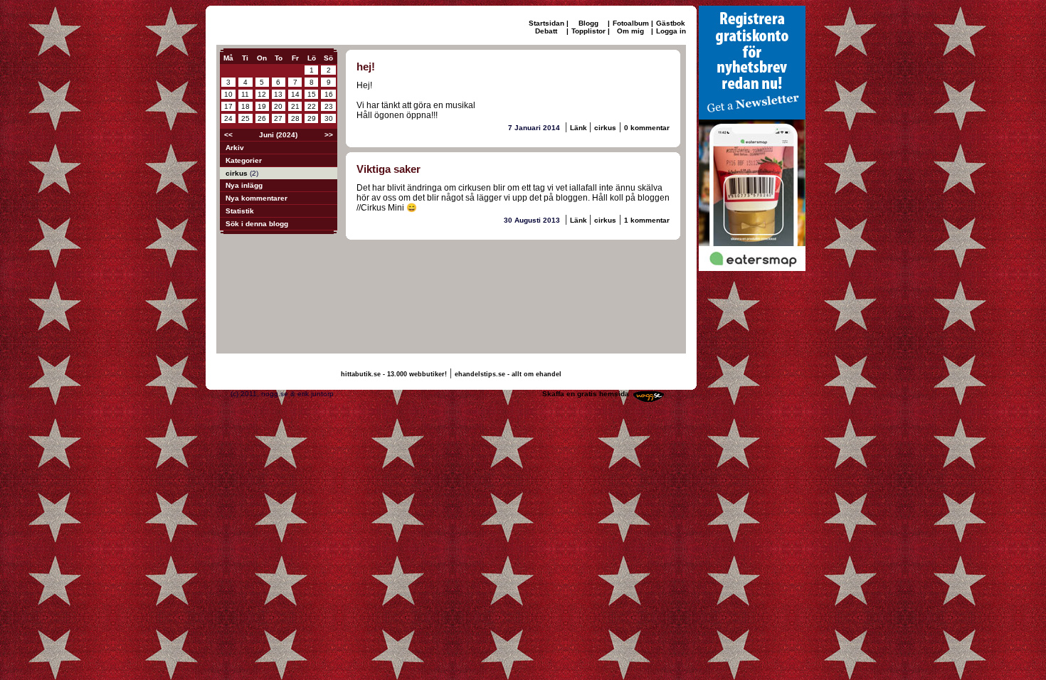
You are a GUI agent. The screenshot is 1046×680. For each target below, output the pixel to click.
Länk (579, 128)
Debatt (546, 31)
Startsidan (546, 23)
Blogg (588, 23)
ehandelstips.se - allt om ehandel (508, 374)
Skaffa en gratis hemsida (585, 394)
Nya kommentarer (256, 198)
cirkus (238, 173)
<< (228, 135)
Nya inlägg (244, 185)
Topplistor (588, 31)
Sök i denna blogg (257, 224)
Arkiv (235, 148)
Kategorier (244, 160)
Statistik (240, 211)
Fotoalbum (631, 23)
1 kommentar (647, 220)
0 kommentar (647, 128)
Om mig (630, 31)
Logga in (671, 31)
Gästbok (670, 23)
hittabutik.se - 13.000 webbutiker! (394, 374)
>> (328, 135)
